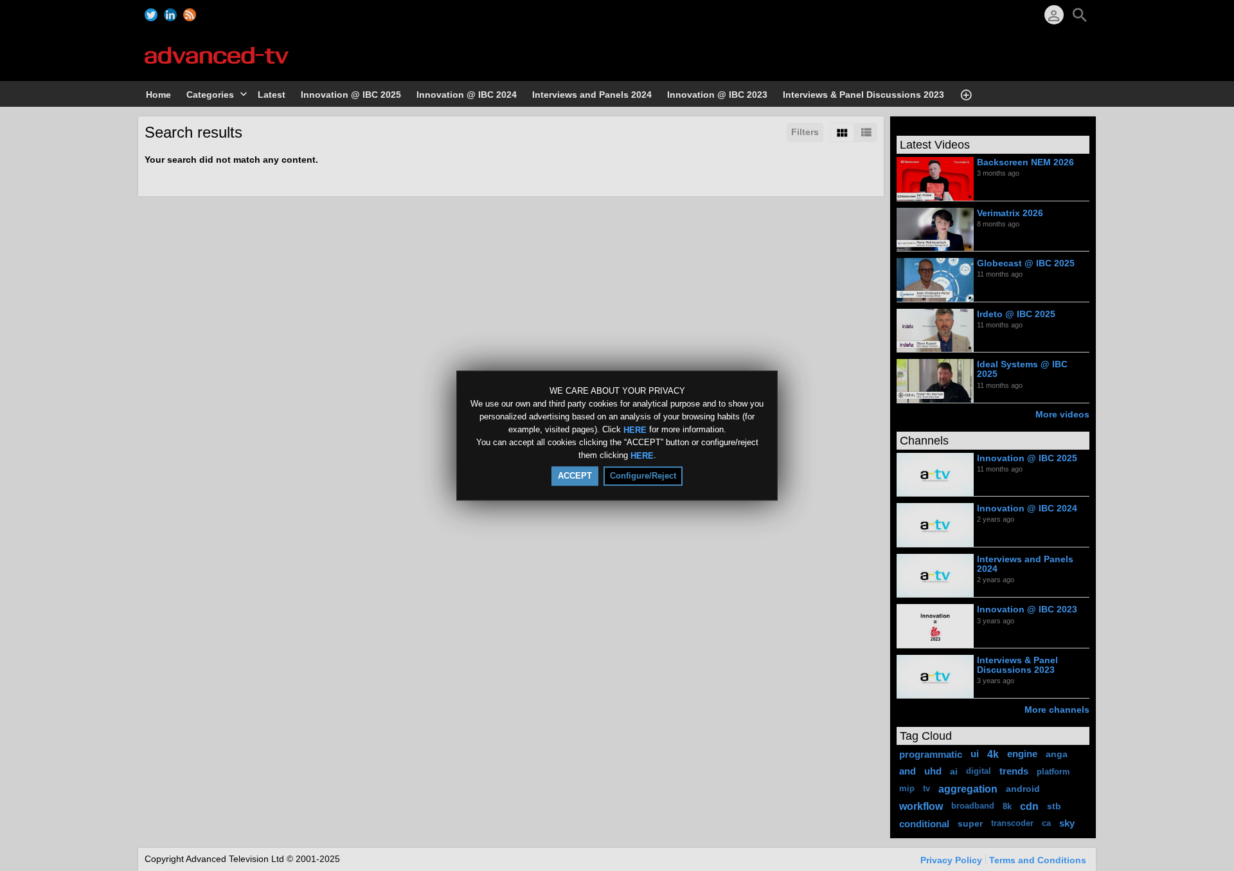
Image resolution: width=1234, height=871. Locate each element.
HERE (635, 429)
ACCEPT (575, 476)
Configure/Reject (643, 476)
